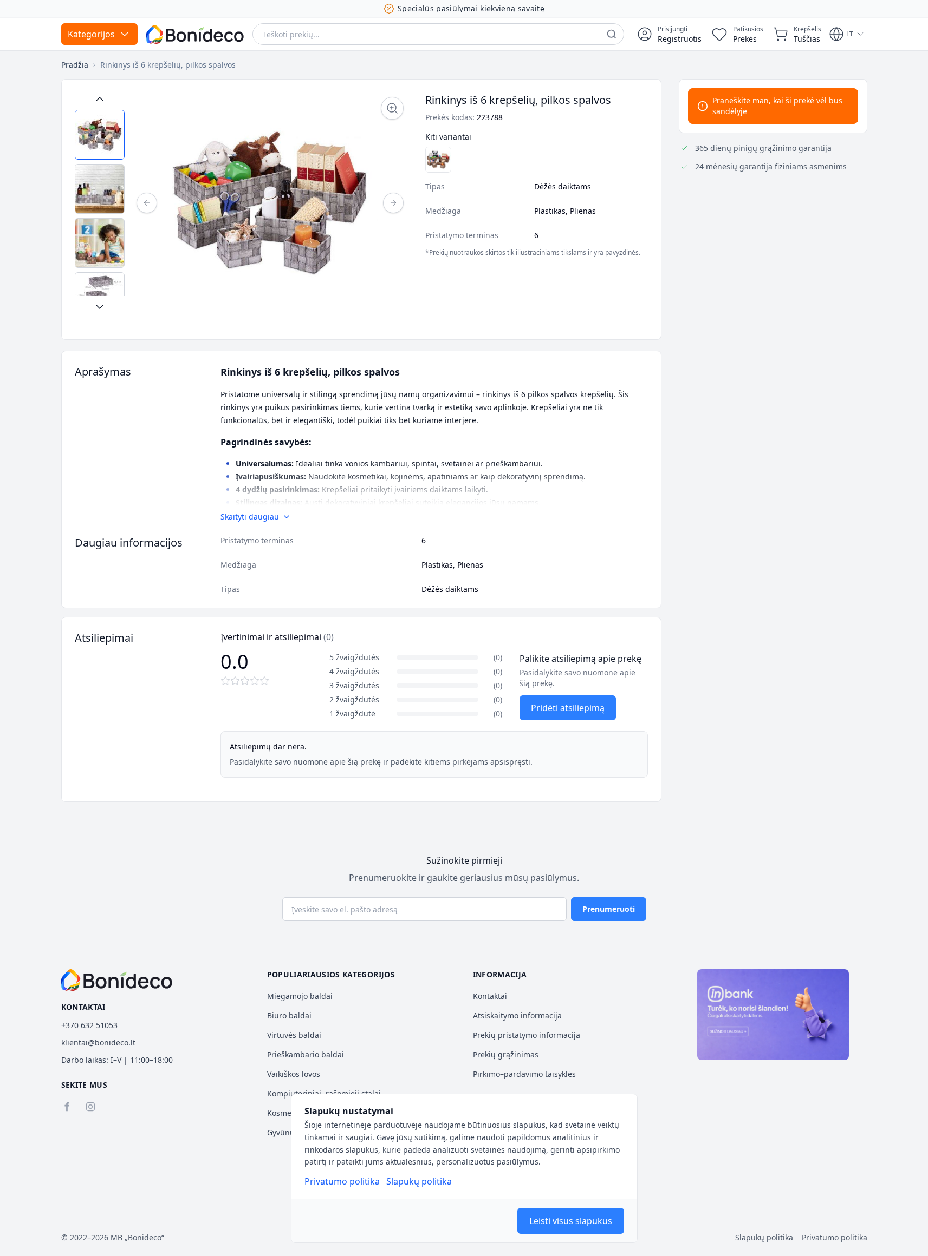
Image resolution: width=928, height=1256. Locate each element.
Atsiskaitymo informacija (517, 1015)
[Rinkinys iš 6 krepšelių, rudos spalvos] (438, 160)
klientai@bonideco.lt (98, 1042)
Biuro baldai (289, 1015)
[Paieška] (611, 34)
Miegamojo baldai (300, 996)
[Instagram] (90, 1106)
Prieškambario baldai (305, 1054)
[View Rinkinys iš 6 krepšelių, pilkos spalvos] (100, 135)
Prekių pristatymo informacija (526, 1035)
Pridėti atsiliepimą (568, 708)
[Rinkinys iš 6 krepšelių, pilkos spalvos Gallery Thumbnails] (100, 203)
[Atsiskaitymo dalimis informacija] (773, 1014)
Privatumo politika (342, 1181)
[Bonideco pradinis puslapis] (117, 980)
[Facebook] (66, 1106)
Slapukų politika (419, 1181)
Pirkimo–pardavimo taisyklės (524, 1074)
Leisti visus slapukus (570, 1221)
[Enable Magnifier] (392, 108)
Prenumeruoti (608, 909)
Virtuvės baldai (294, 1035)
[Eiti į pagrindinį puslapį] (195, 34)
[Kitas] (393, 203)
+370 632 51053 (89, 1025)
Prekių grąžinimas (505, 1054)
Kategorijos (91, 34)
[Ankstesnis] (147, 203)
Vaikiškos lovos (293, 1074)
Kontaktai (490, 996)
